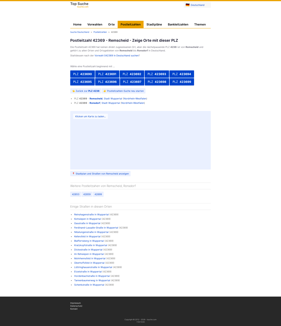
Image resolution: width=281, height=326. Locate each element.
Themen (200, 24)
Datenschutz (76, 306)
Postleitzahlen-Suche (118, 90)
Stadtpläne (154, 24)
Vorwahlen (94, 24)
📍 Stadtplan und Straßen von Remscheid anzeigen (100, 173)
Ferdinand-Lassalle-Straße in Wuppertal (96, 227)
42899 (98, 194)
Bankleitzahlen (178, 24)
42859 (87, 194)
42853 (75, 194)
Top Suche (79, 5)
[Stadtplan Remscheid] (140, 140)
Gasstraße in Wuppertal (87, 223)
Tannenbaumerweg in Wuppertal (92, 280)
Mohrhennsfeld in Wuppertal (90, 258)
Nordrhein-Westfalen (135, 98)
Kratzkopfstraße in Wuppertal (90, 245)
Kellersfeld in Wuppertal (87, 236)
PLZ (82, 74)
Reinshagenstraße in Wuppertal (91, 214)
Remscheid (96, 98)
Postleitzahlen (131, 24)
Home (77, 24)
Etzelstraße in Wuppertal (88, 271)
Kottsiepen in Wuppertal (87, 218)
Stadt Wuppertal (113, 98)
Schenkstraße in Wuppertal (89, 284)
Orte (111, 24)
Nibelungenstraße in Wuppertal (91, 232)
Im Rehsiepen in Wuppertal (89, 254)
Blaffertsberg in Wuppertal (89, 240)
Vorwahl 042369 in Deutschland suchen (117, 55)
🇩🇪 (195, 5)
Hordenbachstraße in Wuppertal (92, 275)
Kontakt (74, 309)
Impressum (75, 303)
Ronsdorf (95, 102)
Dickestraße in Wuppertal (88, 249)
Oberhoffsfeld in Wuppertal (89, 262)
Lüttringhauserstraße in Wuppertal (93, 267)
